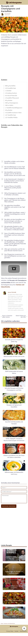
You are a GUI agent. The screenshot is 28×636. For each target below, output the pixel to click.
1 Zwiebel (8, 90)
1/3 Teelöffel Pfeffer (11, 117)
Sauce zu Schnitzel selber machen (7, 316)
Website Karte (23, 631)
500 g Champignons (11, 102)
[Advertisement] (14, 62)
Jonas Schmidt (7, 13)
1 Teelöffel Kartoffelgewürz (13, 107)
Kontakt (16, 631)
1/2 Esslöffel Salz (10, 88)
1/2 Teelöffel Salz (10, 115)
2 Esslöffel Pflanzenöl (12, 98)
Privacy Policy (9, 631)
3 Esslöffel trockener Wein (13, 112)
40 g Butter (8, 110)
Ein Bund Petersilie (11, 95)
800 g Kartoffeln (10, 85)
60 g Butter (8, 100)
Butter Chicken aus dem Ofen (21, 316)
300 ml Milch (9, 105)
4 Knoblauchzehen (11, 93)
